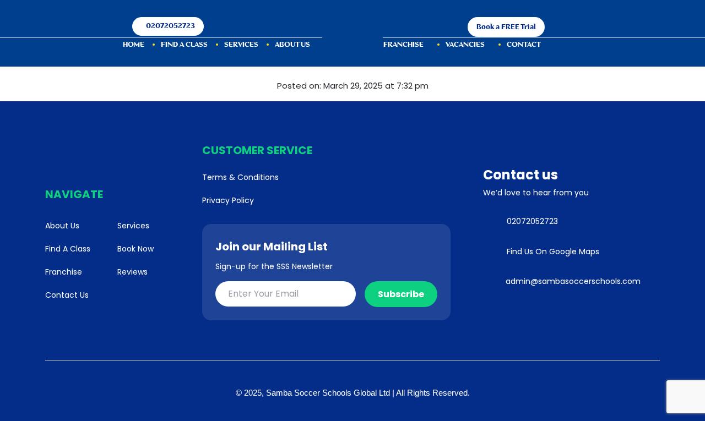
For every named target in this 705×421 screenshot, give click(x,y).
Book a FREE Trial (506, 27)
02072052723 (170, 26)
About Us (292, 45)
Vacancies (465, 45)
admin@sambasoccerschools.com (573, 281)
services (241, 45)
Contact (524, 45)
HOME (133, 45)
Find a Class (184, 45)
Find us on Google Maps (553, 251)
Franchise (403, 45)
